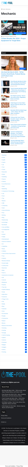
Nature (3, 320)
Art (3, 243)
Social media (5, 263)
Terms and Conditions (6, 418)
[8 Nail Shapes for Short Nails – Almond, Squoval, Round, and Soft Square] (5, 105)
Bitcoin (3, 323)
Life (3, 164)
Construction (5, 265)
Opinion (4, 337)
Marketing (4, 188)
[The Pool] (7, 2)
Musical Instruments (7, 325)
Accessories (5, 313)
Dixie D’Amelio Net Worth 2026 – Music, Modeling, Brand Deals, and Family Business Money (19, 83)
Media (3, 304)
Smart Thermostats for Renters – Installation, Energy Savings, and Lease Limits (18, 126)
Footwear (4, 342)
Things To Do (5, 299)
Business (4, 155)
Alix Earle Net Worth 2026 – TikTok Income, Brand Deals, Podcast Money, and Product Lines (13, 74)
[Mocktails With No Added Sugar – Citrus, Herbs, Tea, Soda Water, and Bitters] (5, 112)
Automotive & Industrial (7, 275)
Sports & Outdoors (6, 241)
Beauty (4, 200)
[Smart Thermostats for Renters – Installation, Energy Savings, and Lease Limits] (5, 126)
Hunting (4, 330)
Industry (4, 258)
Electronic (4, 267)
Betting (4, 215)
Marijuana (4, 282)
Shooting (4, 328)
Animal (3, 234)
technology (4, 222)
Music (3, 248)
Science (4, 340)
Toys (3, 255)
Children (4, 251)
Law (3, 193)
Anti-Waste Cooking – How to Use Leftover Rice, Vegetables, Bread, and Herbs (18, 97)
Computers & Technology (8, 191)
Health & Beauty (6, 289)
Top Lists (4, 287)
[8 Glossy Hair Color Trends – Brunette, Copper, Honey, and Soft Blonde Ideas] (5, 119)
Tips (3, 198)
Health (3, 159)
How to (4, 272)
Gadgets (4, 347)
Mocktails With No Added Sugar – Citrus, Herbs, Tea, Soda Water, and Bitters (19, 111)
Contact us (3, 422)
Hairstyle (4, 308)
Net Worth (4, 224)
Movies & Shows (6, 260)
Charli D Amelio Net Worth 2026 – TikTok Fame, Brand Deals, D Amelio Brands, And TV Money (19, 90)
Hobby (3, 236)
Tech (3, 167)
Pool (3, 212)
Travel (3, 169)
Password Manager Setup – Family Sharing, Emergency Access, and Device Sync (17, 142)
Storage (4, 332)
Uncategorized (5, 229)
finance (4, 179)
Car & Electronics (6, 183)
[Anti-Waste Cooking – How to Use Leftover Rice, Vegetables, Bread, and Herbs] (5, 98)
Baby (3, 270)
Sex (3, 231)
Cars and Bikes (5, 227)
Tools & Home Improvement (8, 253)
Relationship (5, 219)
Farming (4, 352)
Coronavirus (5, 318)
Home (3, 9)
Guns (3, 311)
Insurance (4, 296)
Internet (4, 280)
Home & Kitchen (6, 210)
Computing (4, 205)
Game (3, 174)
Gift (3, 277)
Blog (3, 217)
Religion (4, 344)
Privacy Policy (4, 415)
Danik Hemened (5, 36)
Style (3, 207)
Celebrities (4, 246)
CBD (3, 203)
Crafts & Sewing (6, 335)
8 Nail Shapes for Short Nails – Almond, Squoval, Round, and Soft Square (18, 104)
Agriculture (4, 294)
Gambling (4, 176)
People (3, 316)
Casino (3, 162)
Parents (4, 284)
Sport (3, 186)
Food (3, 195)
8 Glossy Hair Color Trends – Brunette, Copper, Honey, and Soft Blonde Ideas (18, 119)
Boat (3, 306)
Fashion (4, 181)
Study (3, 292)
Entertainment (5, 239)
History (4, 349)
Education (4, 171)
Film (3, 301)
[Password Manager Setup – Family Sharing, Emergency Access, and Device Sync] (5, 142)
